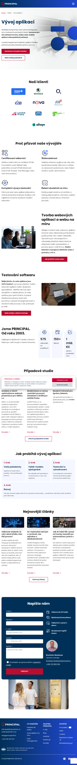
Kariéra (46, 739)
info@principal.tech (9, 735)
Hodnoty (46, 736)
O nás (45, 729)
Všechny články (38, 579)
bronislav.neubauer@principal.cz (58, 661)
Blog (44, 733)
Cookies (62, 734)
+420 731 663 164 (53, 664)
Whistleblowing (65, 743)
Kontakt (46, 743)
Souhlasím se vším (62, 380)
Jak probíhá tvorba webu (54, 259)
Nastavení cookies (62, 384)
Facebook (69, 759)
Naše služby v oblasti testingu (16, 313)
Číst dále (5, 432)
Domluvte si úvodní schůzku (16, 51)
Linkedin (64, 759)
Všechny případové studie (38, 438)
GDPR (61, 731)
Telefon (8, 638)
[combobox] (8, 641)
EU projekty (63, 727)
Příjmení (9, 620)
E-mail (8, 629)
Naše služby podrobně (13, 58)
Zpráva (8, 646)
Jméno (8, 611)
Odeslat (24, 671)
